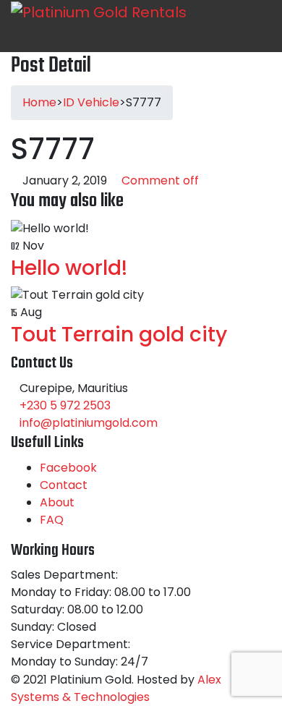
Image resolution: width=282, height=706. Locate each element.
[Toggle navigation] (62, 37)
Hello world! (69, 268)
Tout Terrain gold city (119, 334)
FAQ (52, 519)
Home (39, 102)
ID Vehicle (91, 102)
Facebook (68, 467)
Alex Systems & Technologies (116, 688)
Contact (63, 485)
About (57, 502)
